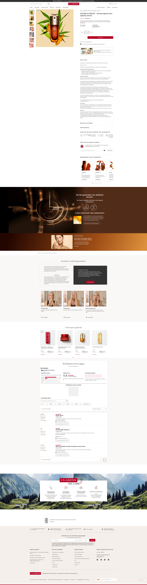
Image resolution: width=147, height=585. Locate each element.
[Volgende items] (32, 49)
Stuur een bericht (100, 552)
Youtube (91, 274)
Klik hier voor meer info (73, 366)
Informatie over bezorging (57, 552)
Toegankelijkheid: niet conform (82, 579)
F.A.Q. (53, 562)
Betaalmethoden (55, 556)
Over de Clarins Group (79, 552)
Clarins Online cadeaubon (57, 560)
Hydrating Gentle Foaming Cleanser (37, 557)
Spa (75, 560)
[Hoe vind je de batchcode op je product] (104, 150)
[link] (96, 26)
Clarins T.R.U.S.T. (89, 146)
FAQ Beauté (54, 564)
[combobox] (82, 540)
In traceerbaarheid (78, 556)
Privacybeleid (66, 579)
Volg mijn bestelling (56, 558)
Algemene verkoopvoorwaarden (55, 579)
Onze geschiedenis (78, 554)
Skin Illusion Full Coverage (35, 555)
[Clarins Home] (74, 4)
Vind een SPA (77, 562)
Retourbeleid (55, 554)
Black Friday (32, 562)
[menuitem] (109, 4)
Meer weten (52, 521)
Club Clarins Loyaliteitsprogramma (81, 558)
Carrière (76, 564)
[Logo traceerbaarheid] (82, 146)
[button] (31, 12)
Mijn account (54, 566)
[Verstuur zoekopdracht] (48, 4)
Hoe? (105, 67)
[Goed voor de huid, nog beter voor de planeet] (109, 132)
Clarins (97, 274)
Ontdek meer (84, 179)
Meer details (82, 22)
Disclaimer (72, 579)
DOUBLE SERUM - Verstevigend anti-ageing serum (39, 553)
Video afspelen (90, 282)
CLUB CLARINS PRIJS (96, 26)
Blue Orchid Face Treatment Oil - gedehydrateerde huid (37, 560)
